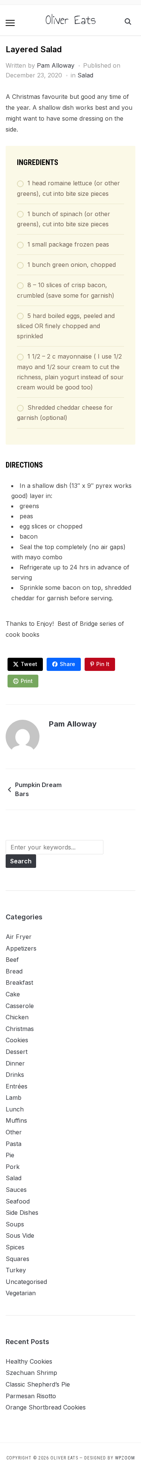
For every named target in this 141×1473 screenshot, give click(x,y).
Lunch (15, 1109)
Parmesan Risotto (31, 1396)
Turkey (16, 1270)
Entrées (16, 1086)
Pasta (13, 1144)
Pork (13, 1166)
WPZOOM (125, 1458)
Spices (15, 1247)
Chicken (17, 1017)
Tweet (29, 664)
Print (27, 681)
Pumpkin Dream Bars (38, 789)
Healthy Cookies (29, 1361)
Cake (13, 994)
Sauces (16, 1189)
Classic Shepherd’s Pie (38, 1384)
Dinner (15, 1063)
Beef (12, 959)
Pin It (102, 664)
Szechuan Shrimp (31, 1372)
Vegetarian (21, 1293)
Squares (17, 1259)
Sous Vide (20, 1235)
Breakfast (19, 982)
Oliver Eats (70, 20)
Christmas (20, 1028)
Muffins (16, 1120)
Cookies (17, 1040)
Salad (85, 75)
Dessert (16, 1051)
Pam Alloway (55, 65)
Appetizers (21, 948)
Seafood (18, 1201)
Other (14, 1132)
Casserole (20, 1006)
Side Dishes (22, 1212)
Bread (14, 971)
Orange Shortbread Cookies (46, 1407)
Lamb (13, 1097)
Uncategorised (26, 1281)
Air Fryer (19, 936)
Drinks (15, 1074)
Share (67, 664)
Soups (15, 1224)
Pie (10, 1155)
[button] (10, 23)
